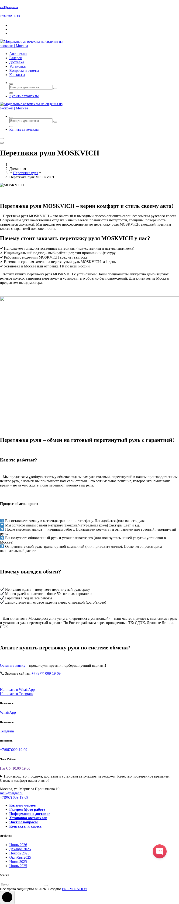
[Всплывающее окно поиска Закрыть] (11, 93)
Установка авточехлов (28, 818)
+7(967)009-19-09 (13, 750)
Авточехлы (18, 54)
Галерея (15, 58)
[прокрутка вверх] (7, 897)
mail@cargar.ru (9, 7)
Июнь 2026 (18, 845)
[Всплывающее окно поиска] (11, 84)
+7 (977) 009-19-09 (46, 674)
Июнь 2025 (18, 866)
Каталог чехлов (22, 805)
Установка (17, 66)
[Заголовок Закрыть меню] (2, 143)
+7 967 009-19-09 (10, 15)
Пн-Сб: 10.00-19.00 (15, 768)
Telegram (7, 731)
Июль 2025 (18, 862)
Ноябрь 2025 (19, 853)
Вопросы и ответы (24, 70)
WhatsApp (8, 712)
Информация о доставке (29, 814)
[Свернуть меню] (2, 138)
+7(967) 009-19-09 (14, 797)
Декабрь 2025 (20, 849)
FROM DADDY (74, 889)
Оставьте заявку (12, 665)
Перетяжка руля (25, 173)
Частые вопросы (23, 822)
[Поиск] (46, 885)
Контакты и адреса (25, 826)
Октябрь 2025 (20, 857)
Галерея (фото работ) (27, 809)
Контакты (17, 75)
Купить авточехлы (24, 96)
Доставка (16, 62)
